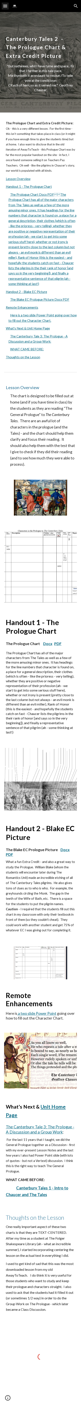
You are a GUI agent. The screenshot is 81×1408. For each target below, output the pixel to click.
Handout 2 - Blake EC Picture (26, 292)
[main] (40, 45)
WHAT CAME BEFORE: (27, 349)
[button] (5, 6)
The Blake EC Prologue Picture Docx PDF (39, 299)
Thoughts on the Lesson (23, 357)
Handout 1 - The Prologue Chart (29, 186)
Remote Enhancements (22, 307)
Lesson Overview (18, 179)
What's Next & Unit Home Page (28, 328)
